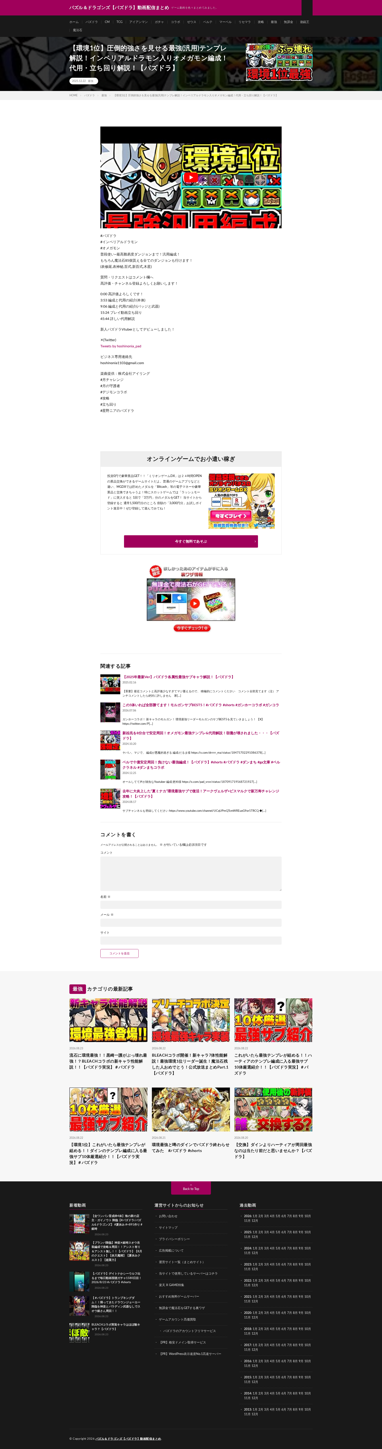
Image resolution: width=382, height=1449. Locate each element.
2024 (247, 1248)
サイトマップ (168, 1227)
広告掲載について (171, 1250)
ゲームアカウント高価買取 (177, 1319)
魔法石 (77, 30)
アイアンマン (138, 22)
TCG (119, 22)
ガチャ (159, 22)
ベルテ (207, 22)
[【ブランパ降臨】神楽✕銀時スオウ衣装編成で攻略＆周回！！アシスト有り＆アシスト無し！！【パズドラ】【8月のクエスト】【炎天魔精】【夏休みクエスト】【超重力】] (79, 1251)
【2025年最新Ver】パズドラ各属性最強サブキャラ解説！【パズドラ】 (178, 677)
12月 (255, 1237)
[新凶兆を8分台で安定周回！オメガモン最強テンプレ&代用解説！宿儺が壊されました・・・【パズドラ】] (110, 740)
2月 (260, 1216)
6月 (283, 1216)
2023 (247, 1264)
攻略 (261, 22)
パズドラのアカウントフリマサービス (189, 1331)
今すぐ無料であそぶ (191, 541)
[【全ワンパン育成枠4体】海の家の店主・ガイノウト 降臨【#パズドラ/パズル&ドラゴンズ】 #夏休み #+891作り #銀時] (79, 1224)
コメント (106, 852)
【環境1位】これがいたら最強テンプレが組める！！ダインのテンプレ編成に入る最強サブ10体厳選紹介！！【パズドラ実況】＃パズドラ (108, 1154)
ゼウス (191, 22)
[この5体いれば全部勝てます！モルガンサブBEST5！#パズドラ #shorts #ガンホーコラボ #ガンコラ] (110, 712)
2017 (247, 1345)
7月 (289, 1216)
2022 (247, 1280)
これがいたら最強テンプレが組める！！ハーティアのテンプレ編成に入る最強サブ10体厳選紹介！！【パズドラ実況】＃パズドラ (273, 1064)
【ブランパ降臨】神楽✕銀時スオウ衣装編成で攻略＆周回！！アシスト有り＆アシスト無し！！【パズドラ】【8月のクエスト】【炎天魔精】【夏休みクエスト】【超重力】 (117, 1251)
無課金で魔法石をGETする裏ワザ (182, 1308)
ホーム (74, 22)
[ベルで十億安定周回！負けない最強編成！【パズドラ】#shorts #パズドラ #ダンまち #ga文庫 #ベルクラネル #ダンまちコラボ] (110, 769)
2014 (247, 1393)
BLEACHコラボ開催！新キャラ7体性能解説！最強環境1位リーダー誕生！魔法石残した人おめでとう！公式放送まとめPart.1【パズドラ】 (190, 1064)
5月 (278, 1216)
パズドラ (92, 22)
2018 (247, 1329)
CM (107, 22)
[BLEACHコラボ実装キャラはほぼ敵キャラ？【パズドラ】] (79, 1333)
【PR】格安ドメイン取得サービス (182, 1342)
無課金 (288, 22)
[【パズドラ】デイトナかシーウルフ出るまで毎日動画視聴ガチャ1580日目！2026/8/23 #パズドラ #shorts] (79, 1282)
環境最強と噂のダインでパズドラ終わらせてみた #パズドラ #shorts (191, 1148)
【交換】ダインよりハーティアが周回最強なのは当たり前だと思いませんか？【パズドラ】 (273, 1151)
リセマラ (245, 22)
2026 (247, 1216)
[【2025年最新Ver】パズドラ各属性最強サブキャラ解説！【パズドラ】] (110, 684)
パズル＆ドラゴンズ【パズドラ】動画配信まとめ (128, 1439)
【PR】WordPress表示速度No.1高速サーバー (190, 1354)
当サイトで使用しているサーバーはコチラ (188, 1273)
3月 (266, 1216)
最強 (274, 22)
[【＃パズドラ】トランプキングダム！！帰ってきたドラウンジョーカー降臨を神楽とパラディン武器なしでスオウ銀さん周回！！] (79, 1306)
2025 (247, 1232)
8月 (295, 1216)
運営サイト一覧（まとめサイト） (182, 1262)
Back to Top (191, 1189)
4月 (272, 1216)
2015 (247, 1377)
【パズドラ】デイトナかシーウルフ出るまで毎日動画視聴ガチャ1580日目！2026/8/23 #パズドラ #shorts (117, 1278)
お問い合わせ (168, 1216)
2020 (247, 1313)
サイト (105, 932)
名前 (105, 897)
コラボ (175, 22)
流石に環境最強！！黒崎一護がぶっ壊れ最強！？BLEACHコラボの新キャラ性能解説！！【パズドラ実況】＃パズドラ (108, 1061)
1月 (255, 1216)
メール (107, 914)
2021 (247, 1296)
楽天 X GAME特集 (171, 1285)
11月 (247, 1237)
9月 (301, 1232)
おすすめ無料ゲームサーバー (179, 1296)
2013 (247, 1409)
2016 (247, 1361)
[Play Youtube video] (191, 177)
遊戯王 (304, 22)
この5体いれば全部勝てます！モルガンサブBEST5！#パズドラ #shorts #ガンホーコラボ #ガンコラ (200, 705)
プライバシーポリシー (174, 1239)
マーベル (225, 22)
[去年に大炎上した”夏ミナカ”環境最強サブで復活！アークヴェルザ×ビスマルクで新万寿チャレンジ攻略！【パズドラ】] (110, 798)
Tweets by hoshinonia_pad (120, 346)
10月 (307, 1232)
